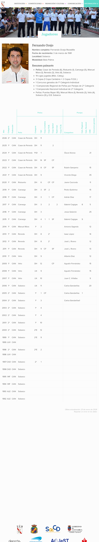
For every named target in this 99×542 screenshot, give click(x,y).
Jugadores (49, 34)
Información (90, 4)
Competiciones (35, 4)
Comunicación (74, 4)
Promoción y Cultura (54, 4)
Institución (19, 4)
